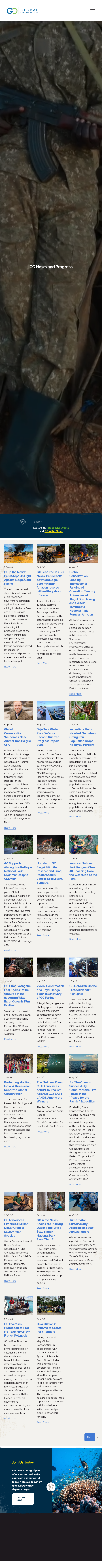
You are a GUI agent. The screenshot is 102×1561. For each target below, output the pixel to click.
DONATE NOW (21, 1499)
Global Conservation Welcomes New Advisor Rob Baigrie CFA (17, 737)
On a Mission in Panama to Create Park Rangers (49, 1327)
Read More (10, 666)
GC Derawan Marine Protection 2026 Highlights (83, 989)
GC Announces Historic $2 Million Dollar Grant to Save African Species (16, 1227)
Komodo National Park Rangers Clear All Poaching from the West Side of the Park (83, 871)
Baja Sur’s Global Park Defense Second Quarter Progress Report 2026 (48, 737)
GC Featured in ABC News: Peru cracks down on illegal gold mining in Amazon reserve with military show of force (50, 583)
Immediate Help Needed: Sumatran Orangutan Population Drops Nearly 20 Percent (82, 737)
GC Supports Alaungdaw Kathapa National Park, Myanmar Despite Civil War (18, 871)
